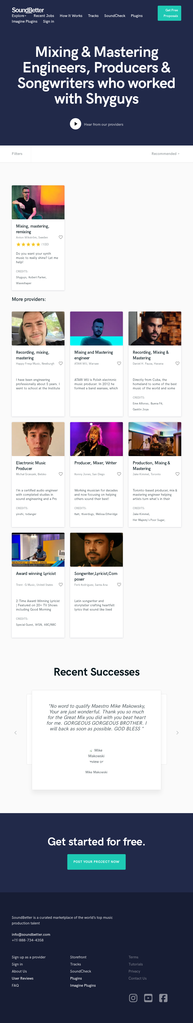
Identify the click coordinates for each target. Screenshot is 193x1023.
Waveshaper (24, 283)
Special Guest (24, 625)
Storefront (78, 957)
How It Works (71, 16)
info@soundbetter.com (31, 934)
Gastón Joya (141, 409)
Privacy (134, 971)
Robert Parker (37, 277)
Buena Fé (156, 403)
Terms (133, 957)
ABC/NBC (50, 625)
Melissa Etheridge (106, 514)
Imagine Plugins (24, 21)
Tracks (93, 16)
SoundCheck (114, 16)
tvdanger (30, 514)
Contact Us (138, 978)
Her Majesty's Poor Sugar (148, 520)
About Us (19, 971)
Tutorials (136, 964)
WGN (38, 625)
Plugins (137, 16)
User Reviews (22, 978)
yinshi (19, 514)
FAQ (15, 985)
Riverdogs (87, 514)
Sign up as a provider (29, 957)
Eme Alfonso (141, 403)
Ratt (76, 514)
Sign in (48, 21)
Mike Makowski (96, 772)
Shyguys (21, 277)
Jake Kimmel (141, 514)
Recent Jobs (44, 16)
